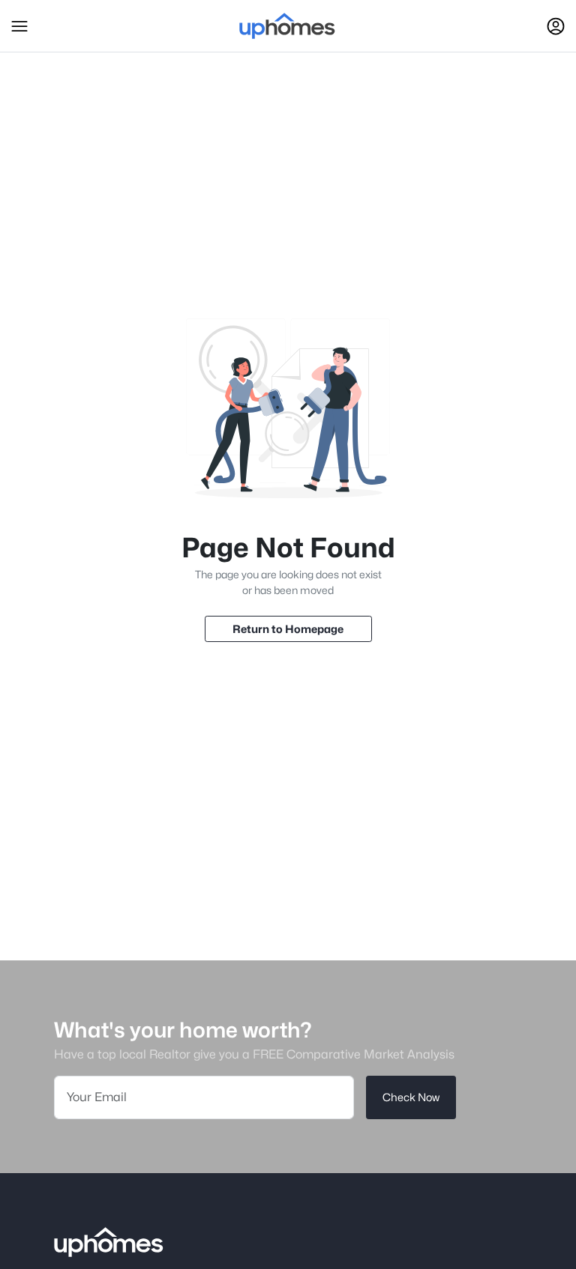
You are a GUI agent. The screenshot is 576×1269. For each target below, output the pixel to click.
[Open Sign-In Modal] (556, 26)
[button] (19, 26)
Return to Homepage (288, 629)
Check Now (411, 1097)
